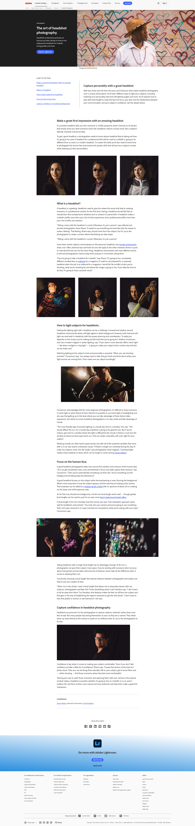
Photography (55, 3)
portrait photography (128, 244)
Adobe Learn (116, 787)
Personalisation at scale (60, 779)
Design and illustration (30, 784)
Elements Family (28, 795)
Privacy (112, 822)
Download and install (118, 781)
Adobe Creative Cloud (36, 8)
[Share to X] (90, 726)
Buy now (117, 3)
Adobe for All (145, 806)
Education (85, 779)
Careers (144, 784)
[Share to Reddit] (104, 726)
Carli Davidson (88, 703)
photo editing (120, 453)
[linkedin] (51, 823)
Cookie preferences (128, 822)
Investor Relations (146, 795)
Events (144, 787)
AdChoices (168, 822)
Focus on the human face (46, 99)
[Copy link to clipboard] (109, 726)
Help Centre (116, 779)
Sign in (165, 3)
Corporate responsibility (148, 792)
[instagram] (44, 823)
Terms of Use (118, 822)
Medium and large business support (122, 790)
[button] (158, 3)
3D (25, 792)
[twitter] (48, 823)
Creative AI (27, 779)
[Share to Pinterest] (100, 726)
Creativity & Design (40, 3)
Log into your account (147, 779)
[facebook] (40, 823)
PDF (25, 790)
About (143, 781)
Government (86, 784)
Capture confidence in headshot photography (53, 104)
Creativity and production (60, 787)
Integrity (144, 803)
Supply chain (145, 798)
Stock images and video (30, 798)
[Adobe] (28, 3)
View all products (28, 801)
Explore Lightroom (45, 52)
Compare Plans (106, 3)
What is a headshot (44, 90)
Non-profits (86, 781)
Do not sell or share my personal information (145, 822)
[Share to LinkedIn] (95, 726)
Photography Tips (82, 3)
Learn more (97, 765)
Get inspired (95, 3)
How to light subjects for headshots (49, 94)
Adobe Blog (145, 809)
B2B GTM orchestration (60, 790)
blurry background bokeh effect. (113, 497)
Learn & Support (67, 3)
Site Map (160, 822)
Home (27, 8)
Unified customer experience (61, 784)
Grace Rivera (61, 703)
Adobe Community (117, 784)
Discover (56, 8)
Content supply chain (59, 781)
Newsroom (145, 790)
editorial (81, 261)
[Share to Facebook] (85, 726)
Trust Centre (145, 801)
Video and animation (29, 787)
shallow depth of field (93, 486)
